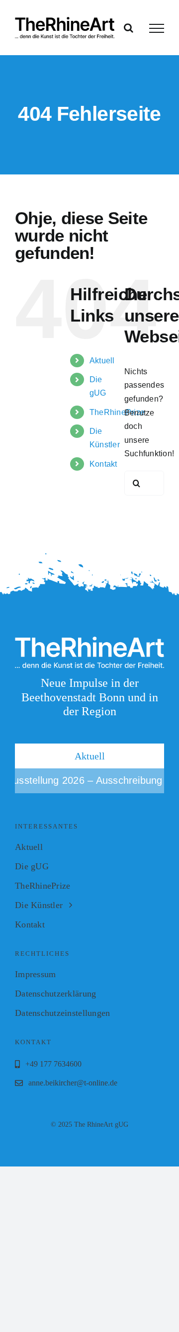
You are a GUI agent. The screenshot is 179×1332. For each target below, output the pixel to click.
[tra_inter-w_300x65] (89, 640)
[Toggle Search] (128, 28)
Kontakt (103, 464)
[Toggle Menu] (156, 28)
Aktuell (102, 360)
